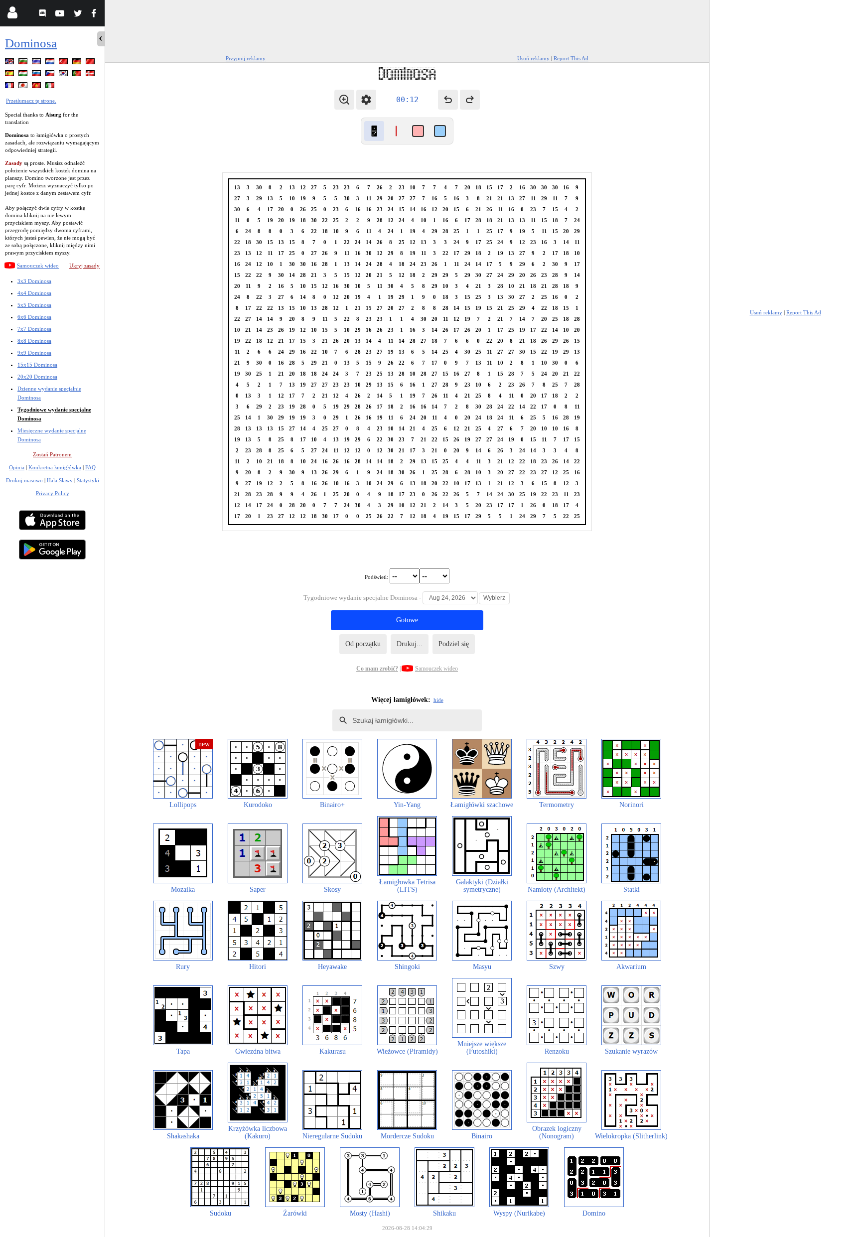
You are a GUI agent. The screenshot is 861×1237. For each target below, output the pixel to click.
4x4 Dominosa (34, 293)
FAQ (90, 467)
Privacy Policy (52, 493)
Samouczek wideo (38, 266)
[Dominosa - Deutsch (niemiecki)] (77, 63)
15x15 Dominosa (37, 365)
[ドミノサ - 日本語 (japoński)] (23, 87)
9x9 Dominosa (34, 353)
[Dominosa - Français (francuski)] (10, 87)
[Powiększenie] (344, 100)
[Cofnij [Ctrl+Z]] (448, 100)
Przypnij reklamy (246, 58)
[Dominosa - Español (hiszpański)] (10, 75)
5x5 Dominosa (34, 305)
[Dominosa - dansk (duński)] (91, 75)
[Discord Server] (43, 14)
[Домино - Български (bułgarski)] (23, 63)
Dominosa (31, 43)
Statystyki (88, 480)
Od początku (363, 644)
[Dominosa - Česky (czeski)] (50, 75)
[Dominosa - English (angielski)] (10, 63)
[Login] (12, 14)
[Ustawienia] (366, 100)
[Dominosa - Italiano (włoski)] (50, 87)
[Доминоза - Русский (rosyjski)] (37, 75)
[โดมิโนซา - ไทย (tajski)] (37, 63)
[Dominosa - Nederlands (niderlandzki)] (50, 63)
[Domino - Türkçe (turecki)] (64, 63)
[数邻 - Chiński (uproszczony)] (91, 63)
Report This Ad (571, 58)
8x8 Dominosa (34, 341)
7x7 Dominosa (34, 329)
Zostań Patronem (52, 454)
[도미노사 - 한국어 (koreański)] (64, 75)
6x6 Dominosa (34, 317)
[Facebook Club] (96, 14)
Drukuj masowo (24, 480)
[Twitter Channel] (78, 14)
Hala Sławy (60, 480)
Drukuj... (410, 644)
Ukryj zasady (84, 266)
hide (438, 700)
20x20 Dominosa (37, 377)
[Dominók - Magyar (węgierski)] (23, 75)
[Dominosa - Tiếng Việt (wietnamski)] (37, 87)
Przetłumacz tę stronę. (31, 101)
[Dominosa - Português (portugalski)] (77, 75)
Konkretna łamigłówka (54, 467)
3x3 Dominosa (34, 281)
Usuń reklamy (533, 58)
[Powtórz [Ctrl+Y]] (470, 100)
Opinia (16, 467)
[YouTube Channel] (61, 14)
